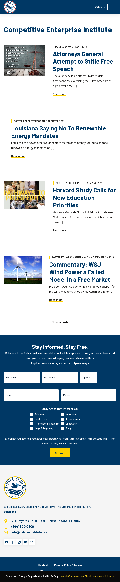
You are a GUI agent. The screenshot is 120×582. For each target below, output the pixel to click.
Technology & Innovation (47, 424)
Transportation (73, 419)
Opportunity (72, 424)
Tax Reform (41, 419)
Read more (59, 94)
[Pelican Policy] (10, 7)
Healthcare (71, 414)
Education (40, 414)
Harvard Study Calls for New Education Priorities (84, 197)
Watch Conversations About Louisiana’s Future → (87, 576)
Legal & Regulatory (44, 428)
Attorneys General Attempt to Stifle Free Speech (83, 61)
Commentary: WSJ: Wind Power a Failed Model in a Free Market (79, 272)
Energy (69, 428)
